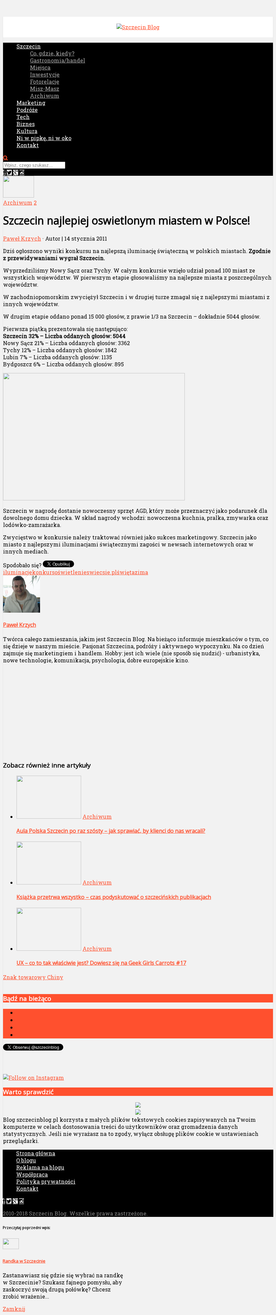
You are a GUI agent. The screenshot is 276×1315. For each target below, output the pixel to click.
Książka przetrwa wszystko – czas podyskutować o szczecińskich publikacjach (113, 897)
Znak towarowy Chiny (33, 977)
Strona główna (35, 1153)
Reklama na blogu (40, 1167)
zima (141, 572)
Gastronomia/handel (57, 60)
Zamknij (14, 1308)
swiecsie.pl (102, 572)
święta (126, 572)
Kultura (26, 130)
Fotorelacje (44, 81)
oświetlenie (71, 572)
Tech (23, 116)
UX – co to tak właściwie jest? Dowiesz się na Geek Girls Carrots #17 (101, 963)
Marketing (30, 102)
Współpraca (32, 1174)
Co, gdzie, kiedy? (52, 53)
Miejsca (40, 67)
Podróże (27, 109)
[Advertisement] (86, 711)
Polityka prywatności (45, 1181)
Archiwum (44, 95)
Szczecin (28, 46)
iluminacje (17, 572)
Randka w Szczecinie (24, 1261)
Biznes (25, 123)
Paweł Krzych (22, 238)
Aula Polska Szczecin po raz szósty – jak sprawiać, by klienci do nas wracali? (110, 830)
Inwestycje (45, 74)
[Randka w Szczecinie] (11, 1246)
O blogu (26, 1160)
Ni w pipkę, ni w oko (43, 137)
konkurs (43, 572)
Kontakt (27, 145)
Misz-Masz (44, 88)
